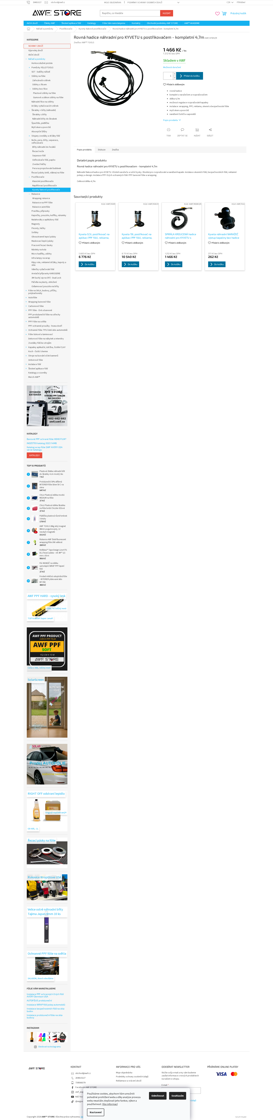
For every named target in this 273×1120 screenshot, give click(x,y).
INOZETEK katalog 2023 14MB (42, 443)
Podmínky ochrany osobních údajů (144, 2)
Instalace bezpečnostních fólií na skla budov (45, 1009)
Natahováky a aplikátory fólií (45, 219)
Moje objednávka (112, 2)
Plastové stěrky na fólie (44, 93)
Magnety (36, 224)
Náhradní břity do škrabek (44, 118)
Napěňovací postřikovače (44, 185)
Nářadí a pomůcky (36, 59)
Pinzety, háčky (38, 228)
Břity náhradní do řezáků (43, 147)
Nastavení (96, 1112)
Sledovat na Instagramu (49, 1046)
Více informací (110, 1104)
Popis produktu (170, 120)
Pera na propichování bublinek (46, 168)
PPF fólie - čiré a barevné (40, 310)
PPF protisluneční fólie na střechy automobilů (44, 316)
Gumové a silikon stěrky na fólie (48, 97)
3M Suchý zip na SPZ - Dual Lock (46, 277)
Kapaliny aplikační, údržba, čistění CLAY (47, 347)
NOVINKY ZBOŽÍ (36, 46)
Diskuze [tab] (102, 149)
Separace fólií (39, 155)
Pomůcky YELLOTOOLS (42, 67)
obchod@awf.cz (83, 1073)
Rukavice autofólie (41, 207)
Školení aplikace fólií (38, 368)
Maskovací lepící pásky (42, 241)
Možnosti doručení (172, 67)
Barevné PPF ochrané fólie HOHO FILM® (46, 439)
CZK (229, 2)
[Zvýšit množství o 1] (174, 74)
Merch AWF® (34, 377)
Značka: (84, 42)
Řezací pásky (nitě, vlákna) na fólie (48, 172)
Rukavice (36, 194)
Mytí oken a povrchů (41, 127)
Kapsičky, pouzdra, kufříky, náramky (49, 215)
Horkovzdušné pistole (42, 63)
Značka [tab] (115, 149)
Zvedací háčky (39, 164)
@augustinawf (82, 1101)
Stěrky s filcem (39, 84)
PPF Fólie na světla (37, 321)
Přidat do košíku (192, 75)
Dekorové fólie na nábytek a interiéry (46, 338)
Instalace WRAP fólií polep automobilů (46, 1004)
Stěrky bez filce (39, 88)
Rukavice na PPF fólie (42, 202)
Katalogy (34, 455)
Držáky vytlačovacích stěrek (45, 106)
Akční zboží (33, 54)
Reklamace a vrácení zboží (128, 1080)
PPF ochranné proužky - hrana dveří (45, 326)
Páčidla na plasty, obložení (44, 282)
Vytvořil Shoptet (240, 1117)
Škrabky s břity (39, 114)
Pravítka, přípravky (41, 211)
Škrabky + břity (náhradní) (44, 110)
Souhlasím (177, 1096)
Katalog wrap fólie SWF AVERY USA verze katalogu (44, 448)
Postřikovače (38, 177)
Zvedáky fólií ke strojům (39, 343)
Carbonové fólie (36, 306)
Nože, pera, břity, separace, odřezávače (45, 142)
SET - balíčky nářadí (41, 71)
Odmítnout (157, 1096)
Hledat (167, 13)
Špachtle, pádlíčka (40, 123)
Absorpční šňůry (39, 131)
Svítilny (35, 232)
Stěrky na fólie (38, 76)
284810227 (80, 1078)
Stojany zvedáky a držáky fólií (46, 135)
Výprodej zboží (35, 50)
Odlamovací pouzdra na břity (45, 286)
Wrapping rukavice (41, 198)
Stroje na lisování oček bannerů (43, 355)
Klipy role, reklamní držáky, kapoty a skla (49, 264)
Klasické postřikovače (43, 181)
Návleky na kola (39, 249)
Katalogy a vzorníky (37, 372)
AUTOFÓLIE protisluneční (39, 1000)
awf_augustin (81, 1092)
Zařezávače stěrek (41, 80)
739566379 (80, 1082)
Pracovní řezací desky (42, 245)
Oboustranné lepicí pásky (44, 236)
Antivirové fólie (35, 360)
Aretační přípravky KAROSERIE (46, 273)
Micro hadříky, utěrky (42, 253)
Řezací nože (38, 151)
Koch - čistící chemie (38, 351)
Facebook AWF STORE (86, 1087)
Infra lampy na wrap (41, 258)
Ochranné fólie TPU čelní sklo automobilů (47, 330)
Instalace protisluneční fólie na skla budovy (44, 1016)
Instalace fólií (34, 364)
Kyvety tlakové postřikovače (46, 189)
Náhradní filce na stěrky (43, 101)
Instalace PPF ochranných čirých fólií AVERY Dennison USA (45, 995)
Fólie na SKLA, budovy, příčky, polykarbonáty (42, 292)
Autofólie (32, 297)
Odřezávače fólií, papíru (43, 160)
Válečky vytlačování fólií (43, 269)
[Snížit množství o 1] (174, 77)
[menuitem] (32, 23)
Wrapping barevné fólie (39, 301)
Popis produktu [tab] (84, 149)
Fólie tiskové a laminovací (40, 334)
